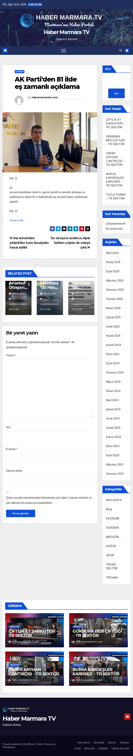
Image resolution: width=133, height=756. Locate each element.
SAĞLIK (111, 546)
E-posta (11, 449)
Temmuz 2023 (115, 473)
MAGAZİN (112, 536)
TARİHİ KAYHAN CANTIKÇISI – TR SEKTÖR (34, 671)
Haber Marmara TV (66, 32)
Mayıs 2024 (113, 381)
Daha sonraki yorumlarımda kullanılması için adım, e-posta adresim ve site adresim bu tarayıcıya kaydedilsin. (49, 500)
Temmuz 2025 (115, 289)
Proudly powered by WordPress (19, 744)
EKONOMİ (112, 518)
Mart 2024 (112, 400)
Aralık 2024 (113, 335)
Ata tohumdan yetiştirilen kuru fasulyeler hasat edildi (29, 242)
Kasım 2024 (113, 344)
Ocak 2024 (113, 418)
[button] (120, 50)
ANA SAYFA (114, 500)
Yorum (11, 355)
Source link (16, 220)
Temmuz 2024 (115, 372)
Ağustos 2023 (114, 464)
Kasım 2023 (113, 436)
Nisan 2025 (113, 308)
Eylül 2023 (112, 455)
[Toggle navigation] (63, 50)
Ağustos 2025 (114, 280)
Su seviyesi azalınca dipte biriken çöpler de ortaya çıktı (70, 242)
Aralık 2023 (113, 427)
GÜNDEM (19, 72)
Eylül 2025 (112, 271)
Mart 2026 (112, 252)
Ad (8, 427)
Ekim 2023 (112, 446)
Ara (107, 69)
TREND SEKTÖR (120, 748)
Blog (109, 509)
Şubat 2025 (113, 317)
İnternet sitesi (14, 470)
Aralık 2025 (113, 262)
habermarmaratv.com (45, 97)
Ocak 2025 (113, 326)
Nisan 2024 (113, 390)
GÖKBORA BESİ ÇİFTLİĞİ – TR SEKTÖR (115, 140)
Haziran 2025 (114, 298)
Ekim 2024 (112, 354)
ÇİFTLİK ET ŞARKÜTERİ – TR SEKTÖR (115, 123)
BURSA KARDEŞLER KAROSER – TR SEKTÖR (96, 671)
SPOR (110, 555)
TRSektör (112, 577)
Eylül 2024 (112, 363)
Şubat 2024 (113, 409)
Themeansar (9, 747)
